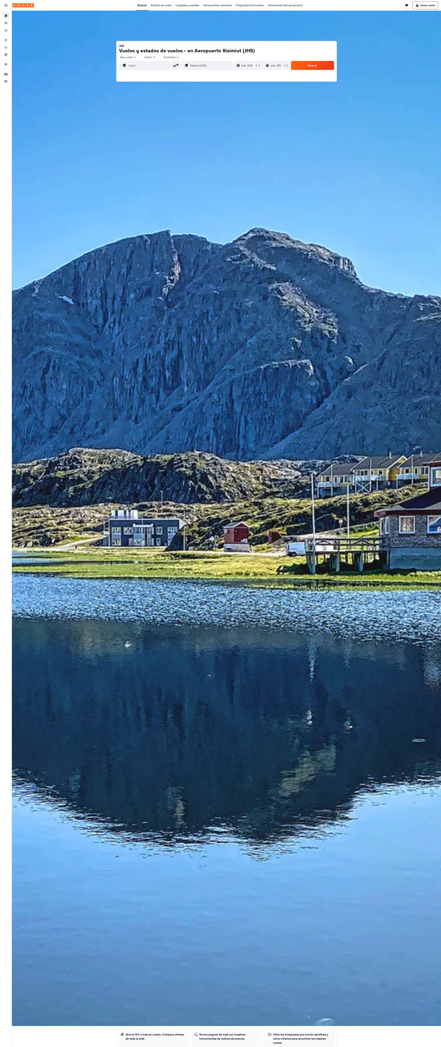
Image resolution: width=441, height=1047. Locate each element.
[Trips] (5, 64)
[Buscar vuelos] (5, 15)
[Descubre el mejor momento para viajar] (5, 54)
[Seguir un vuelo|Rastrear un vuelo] (5, 47)
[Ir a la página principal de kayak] (23, 5)
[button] (6, 5)
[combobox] (128, 57)
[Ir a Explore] (5, 40)
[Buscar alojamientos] (5, 23)
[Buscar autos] (5, 30)
